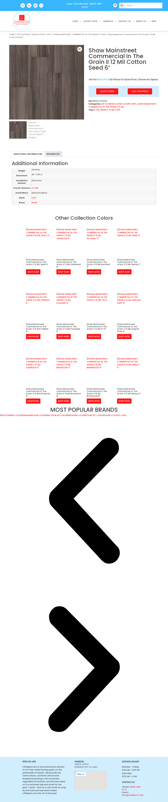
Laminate (108, 21)
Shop (75, 21)
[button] (79, 49)
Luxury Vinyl (90, 21)
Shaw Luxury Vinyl (41, 34)
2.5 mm (35, 188)
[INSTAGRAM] (41, 5)
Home (12, 34)
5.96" (34, 198)
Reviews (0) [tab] (53, 154)
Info (154, 21)
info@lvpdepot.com (132, 795)
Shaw (34, 202)
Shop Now (33, 271)
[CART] (115, 5)
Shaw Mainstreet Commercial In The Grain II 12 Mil (79, 34)
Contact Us (124, 21)
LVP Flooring (23, 34)
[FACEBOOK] (35, 5)
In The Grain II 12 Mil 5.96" (106, 109)
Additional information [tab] (28, 154)
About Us (141, 21)
